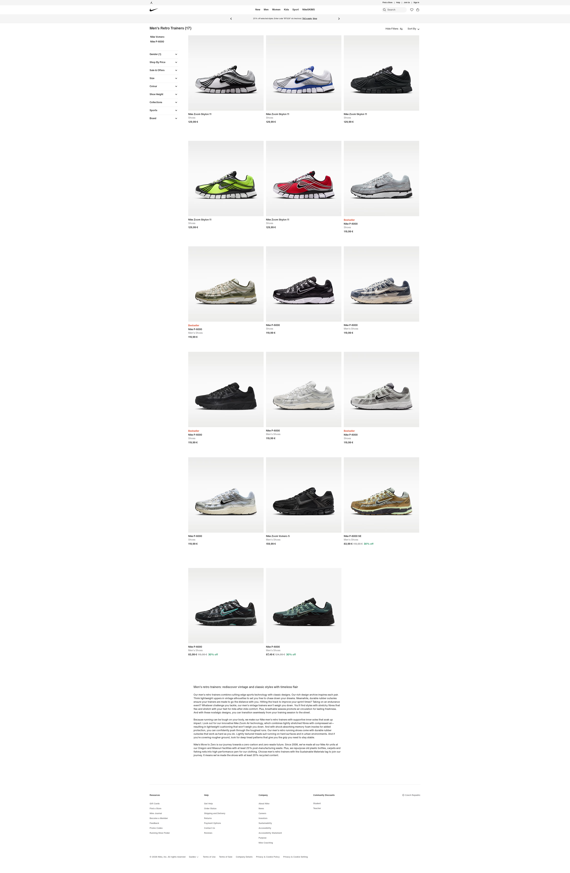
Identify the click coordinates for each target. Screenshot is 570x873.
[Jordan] (151, 2)
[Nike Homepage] (154, 9)
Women (276, 9)
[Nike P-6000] (381, 178)
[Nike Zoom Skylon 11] (226, 73)
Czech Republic (412, 795)
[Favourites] (411, 9)
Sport (295, 9)
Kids (286, 9)
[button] (164, 54)
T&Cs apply (307, 19)
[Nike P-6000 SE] (381, 495)
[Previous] (231, 18)
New (257, 9)
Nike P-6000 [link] (157, 41)
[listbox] (413, 29)
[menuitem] (401, 2)
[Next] (339, 18)
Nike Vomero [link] (157, 37)
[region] (161, 80)
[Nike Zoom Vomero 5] (303, 495)
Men (266, 9)
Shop (315, 19)
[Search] (384, 9)
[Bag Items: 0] (417, 9)
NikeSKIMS (308, 9)
